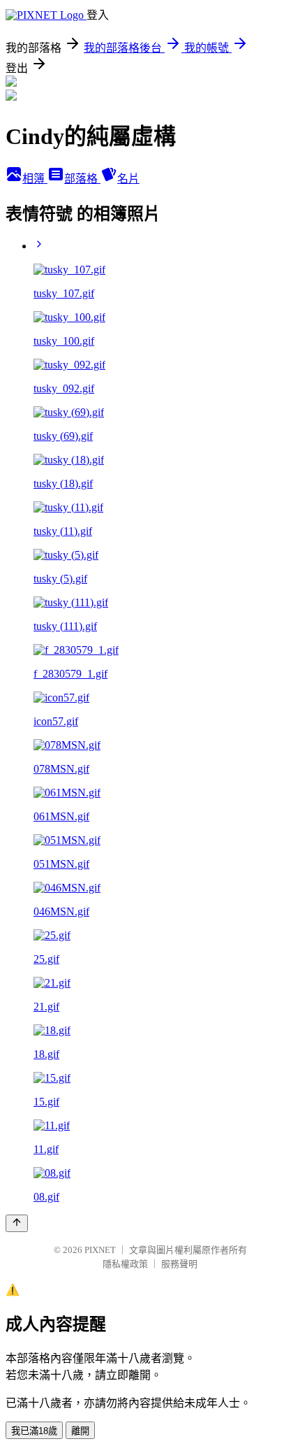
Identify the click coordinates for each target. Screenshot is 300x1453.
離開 (80, 1431)
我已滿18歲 (34, 1431)
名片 (128, 179)
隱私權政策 (125, 1264)
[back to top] (17, 1223)
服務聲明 (179, 1264)
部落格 (82, 179)
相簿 (34, 179)
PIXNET (100, 1250)
